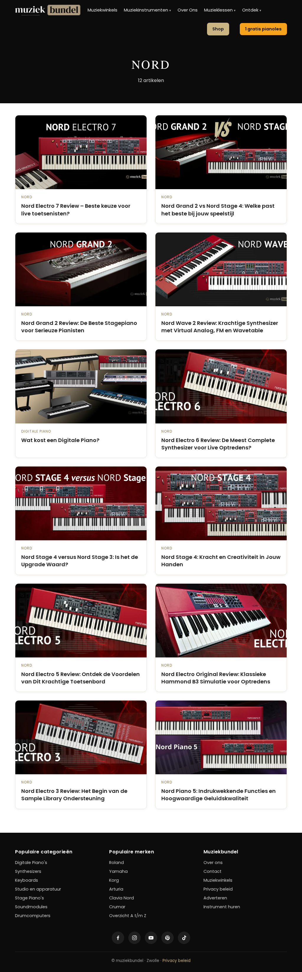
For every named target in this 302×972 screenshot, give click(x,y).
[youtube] (151, 938)
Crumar (117, 907)
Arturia (116, 889)
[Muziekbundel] (48, 10)
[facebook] (118, 938)
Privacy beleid (218, 889)
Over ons (213, 862)
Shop (218, 29)
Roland (116, 862)
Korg (114, 880)
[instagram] (134, 938)
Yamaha (118, 871)
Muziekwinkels (102, 10)
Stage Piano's (29, 898)
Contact (212, 871)
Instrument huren (221, 907)
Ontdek (251, 10)
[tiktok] (184, 938)
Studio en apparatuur (38, 889)
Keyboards (26, 880)
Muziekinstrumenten (147, 10)
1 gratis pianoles (263, 29)
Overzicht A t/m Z (127, 916)
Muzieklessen (220, 10)
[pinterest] (167, 938)
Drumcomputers (32, 916)
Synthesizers (28, 871)
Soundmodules (31, 907)
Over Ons (188, 10)
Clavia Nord (121, 898)
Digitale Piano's (31, 862)
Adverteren (215, 898)
